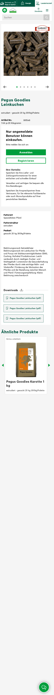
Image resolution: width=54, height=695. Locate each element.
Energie (28, 3)
